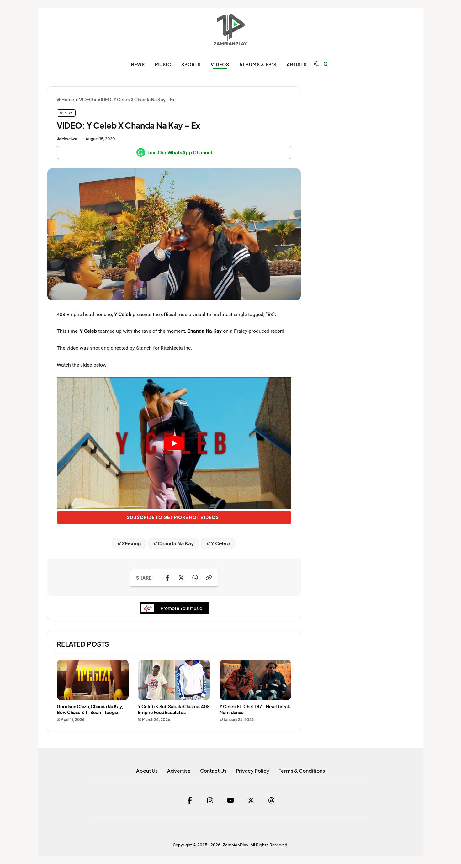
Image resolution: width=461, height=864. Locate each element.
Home (67, 99)
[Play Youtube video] (174, 443)
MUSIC (163, 64)
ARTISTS (297, 64)
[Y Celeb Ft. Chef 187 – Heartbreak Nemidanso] (255, 680)
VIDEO (86, 99)
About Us (147, 770)
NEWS (138, 64)
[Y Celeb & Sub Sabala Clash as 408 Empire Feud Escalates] (174, 680)
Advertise (179, 770)
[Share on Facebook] (167, 577)
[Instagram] (210, 800)
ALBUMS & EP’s (258, 64)
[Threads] (271, 800)
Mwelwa (69, 138)
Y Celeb (122, 314)
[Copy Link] (209, 577)
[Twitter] (251, 800)
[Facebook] (190, 800)
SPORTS (191, 64)
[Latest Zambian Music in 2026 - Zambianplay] (230, 29)
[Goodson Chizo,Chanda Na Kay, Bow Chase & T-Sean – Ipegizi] (93, 680)
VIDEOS (220, 64)
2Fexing (131, 543)
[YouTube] (230, 800)
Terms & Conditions (302, 770)
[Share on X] (181, 577)
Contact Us (213, 770)
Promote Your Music (181, 608)
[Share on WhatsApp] (195, 577)
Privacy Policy (252, 770)
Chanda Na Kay (204, 330)
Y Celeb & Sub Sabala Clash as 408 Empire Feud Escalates (174, 709)
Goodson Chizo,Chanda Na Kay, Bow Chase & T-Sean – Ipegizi (90, 709)
